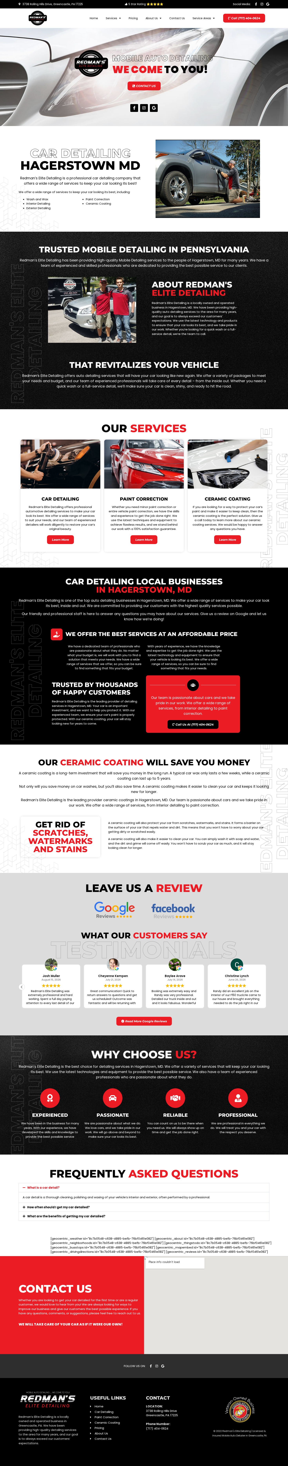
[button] (22, 987)
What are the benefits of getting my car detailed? (66, 1216)
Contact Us (177, 18)
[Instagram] (262, 4)
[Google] (267, 4)
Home (94, 18)
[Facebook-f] (256, 4)
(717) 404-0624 (157, 1428)
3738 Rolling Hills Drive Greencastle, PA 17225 (162, 1413)
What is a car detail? (43, 1188)
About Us (152, 18)
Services (111, 18)
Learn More (60, 540)
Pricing (133, 18)
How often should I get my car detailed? (58, 1207)
